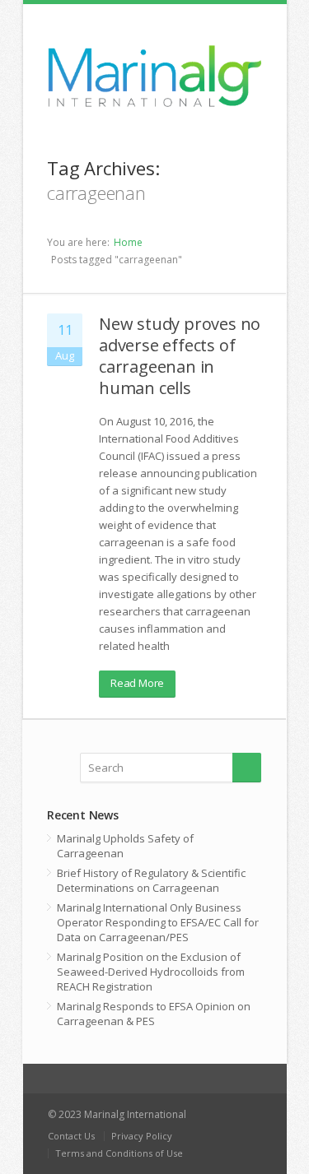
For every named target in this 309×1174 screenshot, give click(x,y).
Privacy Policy (141, 1136)
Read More (137, 682)
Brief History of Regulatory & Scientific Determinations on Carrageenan (151, 880)
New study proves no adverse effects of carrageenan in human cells (179, 356)
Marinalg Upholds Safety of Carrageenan (125, 846)
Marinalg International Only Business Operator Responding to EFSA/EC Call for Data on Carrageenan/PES (158, 922)
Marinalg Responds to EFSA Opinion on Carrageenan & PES (153, 1013)
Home (128, 242)
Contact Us (71, 1136)
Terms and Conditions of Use (119, 1153)
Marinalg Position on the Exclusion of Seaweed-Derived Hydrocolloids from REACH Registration (151, 971)
